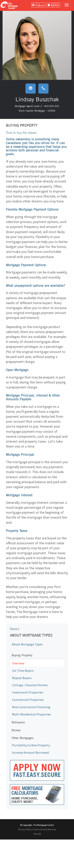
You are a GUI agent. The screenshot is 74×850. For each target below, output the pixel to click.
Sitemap (51, 829)
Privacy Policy (25, 829)
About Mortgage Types (27, 644)
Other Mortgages (23, 738)
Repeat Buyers (22, 678)
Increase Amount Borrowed (30, 752)
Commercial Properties (28, 700)
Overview (18, 663)
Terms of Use (39, 829)
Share (14, 629)
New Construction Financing (31, 707)
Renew (16, 730)
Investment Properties (27, 692)
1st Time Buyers (23, 671)
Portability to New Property (31, 745)
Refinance (18, 722)
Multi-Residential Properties (31, 714)
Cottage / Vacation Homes (30, 685)
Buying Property (22, 655)
